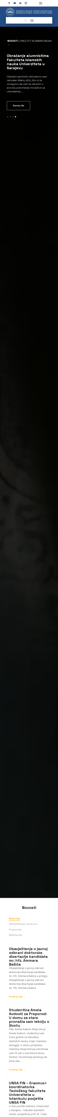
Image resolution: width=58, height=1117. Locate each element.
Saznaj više (18, 105)
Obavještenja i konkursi (23, 924)
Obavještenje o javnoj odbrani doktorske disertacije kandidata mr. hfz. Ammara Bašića (28, 956)
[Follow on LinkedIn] (20, 3)
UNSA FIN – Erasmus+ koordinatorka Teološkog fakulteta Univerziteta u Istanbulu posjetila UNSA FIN (28, 1093)
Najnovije (14, 918)
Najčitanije (15, 935)
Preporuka (15, 929)
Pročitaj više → (17, 996)
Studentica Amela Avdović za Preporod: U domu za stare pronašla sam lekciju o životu (29, 1017)
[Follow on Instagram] (26, 3)
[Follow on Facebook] (9, 3)
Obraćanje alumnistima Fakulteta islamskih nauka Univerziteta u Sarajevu (28, 61)
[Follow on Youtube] (15, 3)
